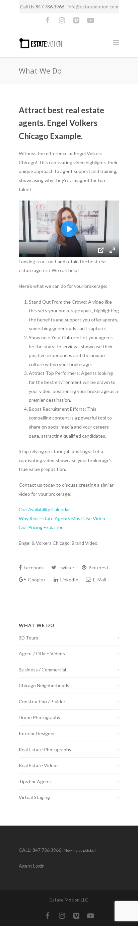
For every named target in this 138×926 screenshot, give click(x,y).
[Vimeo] (76, 20)
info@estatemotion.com (93, 6)
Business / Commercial (42, 669)
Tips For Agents (36, 781)
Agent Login (32, 866)
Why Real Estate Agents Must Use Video (62, 518)
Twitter (65, 567)
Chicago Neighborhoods (44, 685)
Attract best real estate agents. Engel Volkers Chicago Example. (61, 123)
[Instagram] (62, 20)
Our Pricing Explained (41, 527)
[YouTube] (90, 20)
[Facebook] (47, 20)
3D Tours (28, 638)
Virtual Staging (34, 797)
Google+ (36, 579)
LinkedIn (68, 579)
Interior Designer (37, 733)
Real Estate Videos (39, 765)
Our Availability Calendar (44, 509)
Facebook (33, 567)
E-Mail (99, 579)
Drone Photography (39, 717)
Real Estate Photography (45, 749)
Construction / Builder (42, 701)
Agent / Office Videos (42, 653)
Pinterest (98, 567)
